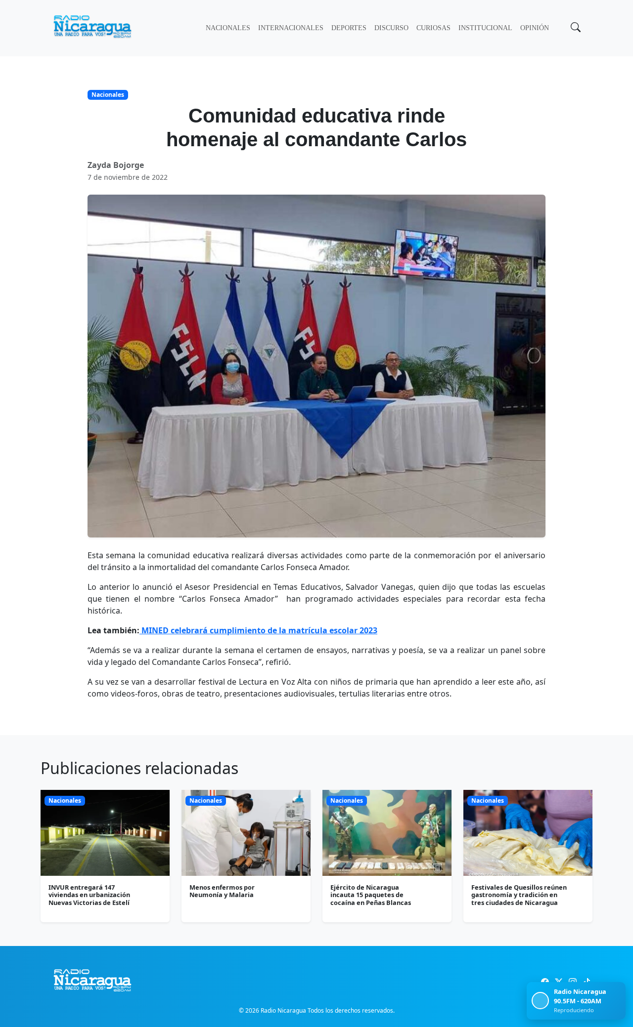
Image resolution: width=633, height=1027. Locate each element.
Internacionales (290, 28)
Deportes (348, 28)
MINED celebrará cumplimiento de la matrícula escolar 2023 (258, 630)
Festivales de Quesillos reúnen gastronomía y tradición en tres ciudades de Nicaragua (519, 895)
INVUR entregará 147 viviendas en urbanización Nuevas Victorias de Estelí (89, 895)
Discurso (391, 28)
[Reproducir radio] (540, 1000)
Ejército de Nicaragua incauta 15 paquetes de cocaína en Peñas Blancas (370, 895)
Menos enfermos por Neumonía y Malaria (222, 891)
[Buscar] (575, 28)
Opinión (534, 28)
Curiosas (433, 28)
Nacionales (228, 28)
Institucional (485, 28)
